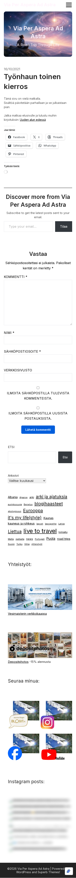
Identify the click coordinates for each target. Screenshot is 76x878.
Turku (19, 544)
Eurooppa (33, 510)
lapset (39, 524)
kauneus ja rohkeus (21, 523)
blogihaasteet (48, 503)
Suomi (11, 544)
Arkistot (13, 475)
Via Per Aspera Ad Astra (30, 4)
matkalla (20, 539)
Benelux (28, 504)
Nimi (9, 333)
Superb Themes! (49, 872)
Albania (13, 497)
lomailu (63, 532)
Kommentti (15, 277)
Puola (50, 538)
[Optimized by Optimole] (69, 871)
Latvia (61, 524)
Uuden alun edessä (33, 119)
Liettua (15, 531)
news (29, 538)
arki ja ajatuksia (51, 496)
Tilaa (63, 226)
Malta (11, 539)
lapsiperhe (51, 524)
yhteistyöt (36, 544)
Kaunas (48, 518)
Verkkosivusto (18, 370)
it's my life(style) (25, 517)
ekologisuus (14, 511)
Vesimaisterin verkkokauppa (27, 614)
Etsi (11, 447)
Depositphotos (18, 662)
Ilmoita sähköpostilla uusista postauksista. (38, 415)
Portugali (40, 539)
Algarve (23, 497)
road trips (63, 539)
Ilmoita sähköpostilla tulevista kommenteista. (38, 395)
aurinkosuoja (15, 504)
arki (31, 497)
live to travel (40, 530)
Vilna (27, 544)
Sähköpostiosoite (22, 351)
